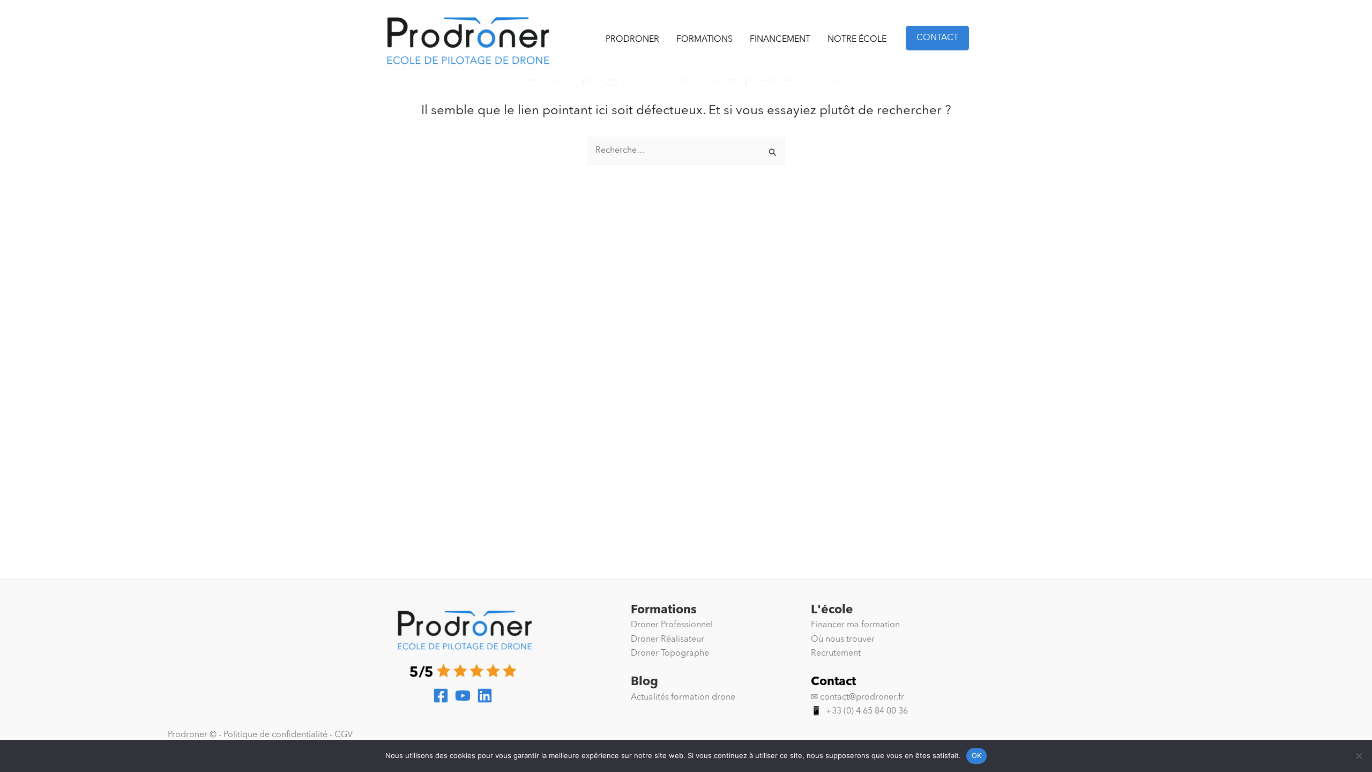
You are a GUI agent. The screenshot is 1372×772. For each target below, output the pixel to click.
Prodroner (632, 39)
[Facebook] (441, 695)
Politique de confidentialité (275, 735)
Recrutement (836, 653)
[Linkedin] (485, 695)
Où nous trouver (843, 639)
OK (977, 755)
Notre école (856, 39)
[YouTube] (463, 695)
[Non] (1358, 756)
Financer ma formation (855, 625)
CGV (343, 735)
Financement (780, 39)
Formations (704, 39)
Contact (833, 682)
